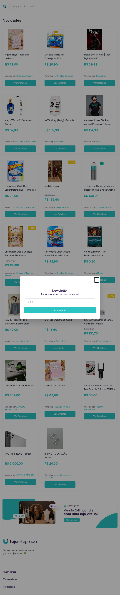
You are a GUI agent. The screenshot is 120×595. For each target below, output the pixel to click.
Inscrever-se (60, 310)
